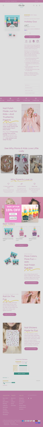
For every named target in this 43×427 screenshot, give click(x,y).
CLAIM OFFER (13, 218)
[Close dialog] (37, 206)
